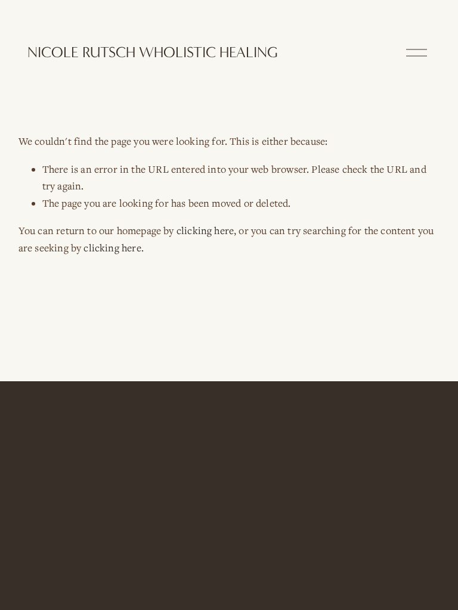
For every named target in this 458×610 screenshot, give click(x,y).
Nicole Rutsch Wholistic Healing (152, 52)
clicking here (205, 230)
